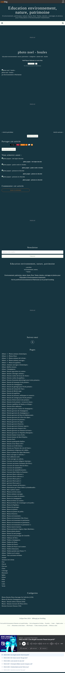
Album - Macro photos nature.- (11, 489)
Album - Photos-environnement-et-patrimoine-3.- (16, 524)
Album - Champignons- (9, 369)
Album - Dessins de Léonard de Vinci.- (13, 389)
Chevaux (4, 566)
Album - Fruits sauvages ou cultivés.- (13, 459)
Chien (3, 568)
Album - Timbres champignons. (11, 540)
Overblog (42, 618)
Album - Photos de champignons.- (12, 498)
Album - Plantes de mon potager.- (12, 533)
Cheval (4, 564)
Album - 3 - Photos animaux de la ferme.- (14, 358)
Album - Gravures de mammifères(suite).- (14, 470)
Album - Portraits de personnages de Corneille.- (16, 535)
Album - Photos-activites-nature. (11, 492)
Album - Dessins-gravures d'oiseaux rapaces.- (15, 426)
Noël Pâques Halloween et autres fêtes (32, 60)
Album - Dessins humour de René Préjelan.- (15, 437)
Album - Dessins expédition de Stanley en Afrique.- (17, 404)
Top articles (47, 623)
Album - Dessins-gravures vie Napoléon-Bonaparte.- (17, 433)
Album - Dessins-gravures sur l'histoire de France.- (17, 430)
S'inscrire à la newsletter (9, 149)
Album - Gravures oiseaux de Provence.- (14, 485)
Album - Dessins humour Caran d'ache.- (13, 435)
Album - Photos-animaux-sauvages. (12, 494)
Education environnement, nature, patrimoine (32, 10)
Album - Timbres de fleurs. (10, 542)
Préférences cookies (53, 625)
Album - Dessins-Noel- (8, 439)
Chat (3, 562)
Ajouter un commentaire (15, 190)
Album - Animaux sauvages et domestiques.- (15, 365)
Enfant (4, 577)
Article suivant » (58, 132)
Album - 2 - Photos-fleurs (9, 356)
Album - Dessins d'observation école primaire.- (16, 400)
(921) (14, 604)
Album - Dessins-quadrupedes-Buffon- (13, 441)
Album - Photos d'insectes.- (10, 514)
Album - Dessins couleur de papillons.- (13, 378)
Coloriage (5, 570)
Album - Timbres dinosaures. (10, 549)
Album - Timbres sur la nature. (11, 553)
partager (34, 648)
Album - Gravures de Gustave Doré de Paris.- (15, 465)
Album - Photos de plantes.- (10, 509)
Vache (3, 586)
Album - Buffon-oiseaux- (9, 367)
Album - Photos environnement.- (11, 516)
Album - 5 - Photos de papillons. (11, 362)
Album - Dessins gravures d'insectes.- (13, 424)
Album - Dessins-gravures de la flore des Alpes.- (16, 417)
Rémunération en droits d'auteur (18, 625)
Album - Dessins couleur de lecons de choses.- (16, 376)
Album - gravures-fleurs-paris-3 (11, 483)
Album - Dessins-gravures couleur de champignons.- (17, 408)
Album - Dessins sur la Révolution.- (12, 446)
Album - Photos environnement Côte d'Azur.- (15, 518)
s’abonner (24, 648)
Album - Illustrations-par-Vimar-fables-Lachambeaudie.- (19, 487)
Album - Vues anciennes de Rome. (12, 555)
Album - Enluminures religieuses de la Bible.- (15, 450)
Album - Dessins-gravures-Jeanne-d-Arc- (14, 428)
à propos (44, 648)
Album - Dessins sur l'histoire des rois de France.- (16, 448)
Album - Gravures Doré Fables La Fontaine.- (15, 472)
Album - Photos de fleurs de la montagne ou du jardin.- (18, 503)
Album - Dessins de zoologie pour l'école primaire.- (17, 397)
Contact (53, 623)
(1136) (13, 599)
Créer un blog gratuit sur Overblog (36, 623)
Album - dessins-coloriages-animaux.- (13, 373)
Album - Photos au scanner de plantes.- (13, 496)
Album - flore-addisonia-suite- (11, 457)
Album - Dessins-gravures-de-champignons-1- (16, 413)
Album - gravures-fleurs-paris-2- (11, 481)
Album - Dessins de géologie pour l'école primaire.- (17, 387)
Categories (32, 56)
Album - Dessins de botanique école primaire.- (16, 382)
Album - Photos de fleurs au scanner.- (13, 500)
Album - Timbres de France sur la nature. (14, 546)
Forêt (3, 581)
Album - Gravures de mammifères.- (12, 468)
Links (3, 584)
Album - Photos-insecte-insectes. (11, 527)
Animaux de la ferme (8, 560)
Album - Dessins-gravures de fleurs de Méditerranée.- (18, 415)
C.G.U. (8, 625)
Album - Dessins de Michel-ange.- (12, 391)
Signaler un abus (59, 623)
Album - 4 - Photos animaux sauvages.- (13, 360)
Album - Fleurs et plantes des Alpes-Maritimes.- (16, 452)
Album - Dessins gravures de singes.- (13, 422)
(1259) (17, 597)
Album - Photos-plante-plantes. (11, 531)
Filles (3, 579)
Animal (4, 557)
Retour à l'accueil (32, 136)
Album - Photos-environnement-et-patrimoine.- (16, 520)
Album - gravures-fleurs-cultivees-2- (13, 476)
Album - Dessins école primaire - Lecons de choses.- (17, 402)
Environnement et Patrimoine (30, 279)
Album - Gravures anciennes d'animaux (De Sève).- (17, 463)
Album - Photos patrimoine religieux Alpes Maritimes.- (18, 529)
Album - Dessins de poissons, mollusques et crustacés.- (18, 395)
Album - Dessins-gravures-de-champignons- (15, 411)
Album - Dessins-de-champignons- (12, 384)
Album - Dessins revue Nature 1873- (13, 443)
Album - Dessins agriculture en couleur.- (14, 371)
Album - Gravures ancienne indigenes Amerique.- (16, 461)
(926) (13, 601)
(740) (11, 606)
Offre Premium (30, 625)
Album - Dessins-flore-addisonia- (12, 406)
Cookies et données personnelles (40, 625)
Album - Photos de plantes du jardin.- (13, 511)
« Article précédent (7, 132)
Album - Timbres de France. (10, 544)
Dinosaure (5, 573)
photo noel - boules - (8, 72)
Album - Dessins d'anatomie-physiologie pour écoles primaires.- (21, 380)
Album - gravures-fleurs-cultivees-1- (13, 474)
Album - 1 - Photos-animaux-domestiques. (14, 354)
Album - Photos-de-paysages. (10, 507)
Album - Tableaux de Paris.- (10, 538)
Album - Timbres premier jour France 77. (14, 551)
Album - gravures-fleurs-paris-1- (11, 478)
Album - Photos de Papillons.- (11, 505)
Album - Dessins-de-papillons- (11, 393)
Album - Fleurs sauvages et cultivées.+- (13, 454)
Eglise (3, 575)
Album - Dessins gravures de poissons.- (13, 419)
